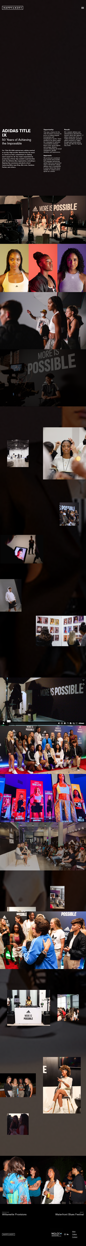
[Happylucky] (12, 8)
